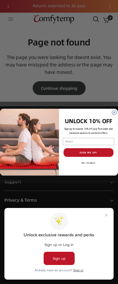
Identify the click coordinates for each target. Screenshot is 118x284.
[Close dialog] (114, 112)
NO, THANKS (88, 162)
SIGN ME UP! (88, 152)
